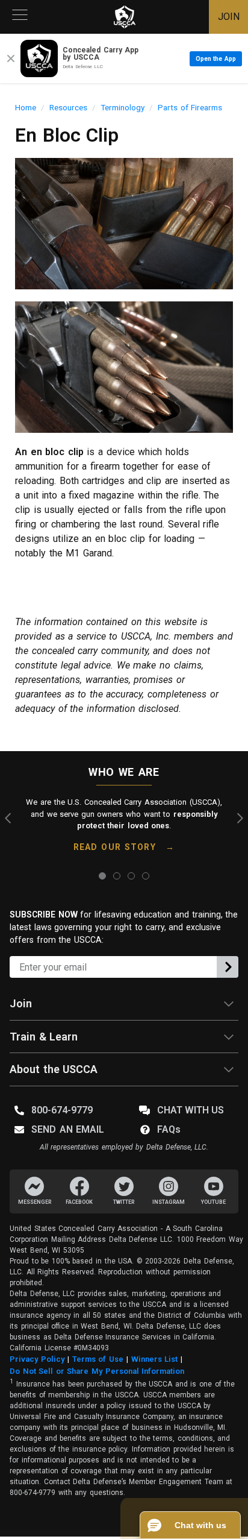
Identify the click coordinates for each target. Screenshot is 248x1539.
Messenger (34, 1202)
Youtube (213, 1202)
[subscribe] (227, 967)
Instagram (168, 1202)
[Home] (124, 16)
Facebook (79, 1202)
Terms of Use (97, 1359)
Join (21, 1003)
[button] (190, 1525)
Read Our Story (114, 847)
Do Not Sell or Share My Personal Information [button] (97, 1371)
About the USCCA (54, 1069)
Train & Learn (44, 1036)
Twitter (123, 1202)
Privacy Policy (37, 1359)
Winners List (154, 1359)
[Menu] (20, 17)
